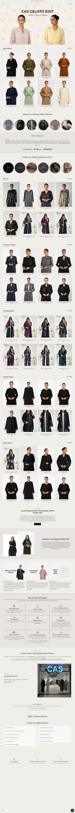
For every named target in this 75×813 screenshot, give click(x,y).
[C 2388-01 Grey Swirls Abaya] (46, 260)
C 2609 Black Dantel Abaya (11, 500)
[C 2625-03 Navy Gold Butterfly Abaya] (46, 194)
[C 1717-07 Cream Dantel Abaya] (64, 92)
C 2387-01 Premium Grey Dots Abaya (29, 302)
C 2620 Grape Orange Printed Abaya (11, 368)
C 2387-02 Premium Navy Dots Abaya (11, 302)
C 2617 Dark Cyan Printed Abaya (63, 368)
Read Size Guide (53, 588)
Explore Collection (8, 590)
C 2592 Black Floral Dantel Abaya (63, 434)
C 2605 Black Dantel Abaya (11, 434)
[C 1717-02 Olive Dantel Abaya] (29, 64)
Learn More (29, 588)
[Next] (8, 686)
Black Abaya (6, 779)
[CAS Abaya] (37, 4)
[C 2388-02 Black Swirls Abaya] (29, 260)
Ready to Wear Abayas (8, 782)
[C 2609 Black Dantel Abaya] (11, 392)
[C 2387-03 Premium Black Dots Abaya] (64, 260)
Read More (37, 524)
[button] (69, 4)
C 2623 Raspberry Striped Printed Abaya (46, 236)
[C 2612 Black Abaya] (29, 458)
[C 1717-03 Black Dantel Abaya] (11, 64)
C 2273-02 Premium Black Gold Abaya (46, 302)
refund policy (38, 623)
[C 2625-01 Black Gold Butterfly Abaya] (11, 222)
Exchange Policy (21, 782)
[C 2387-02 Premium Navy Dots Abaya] (11, 288)
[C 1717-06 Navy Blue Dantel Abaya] (11, 92)
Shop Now (69, 48)
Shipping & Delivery (21, 781)
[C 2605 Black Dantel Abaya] (11, 420)
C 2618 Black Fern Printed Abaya (46, 368)
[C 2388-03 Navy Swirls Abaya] (11, 260)
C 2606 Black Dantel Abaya (63, 500)
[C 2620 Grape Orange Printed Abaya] (11, 355)
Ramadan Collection (7, 784)
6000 (30, 716)
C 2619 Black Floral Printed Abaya (28, 368)
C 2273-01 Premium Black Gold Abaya (63, 302)
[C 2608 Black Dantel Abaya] (29, 392)
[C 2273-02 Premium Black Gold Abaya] (46, 288)
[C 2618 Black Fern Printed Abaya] (46, 355)
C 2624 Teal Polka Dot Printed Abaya (29, 236)
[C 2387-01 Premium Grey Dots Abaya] (29, 288)
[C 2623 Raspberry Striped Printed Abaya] (46, 223)
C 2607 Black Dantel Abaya (46, 500)
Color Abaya (6, 781)
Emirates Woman (65, 143)
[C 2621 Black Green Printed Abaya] (64, 327)
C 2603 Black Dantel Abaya (28, 434)
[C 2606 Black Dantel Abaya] (64, 392)
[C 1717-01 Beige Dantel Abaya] (46, 64)
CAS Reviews (6, 785)
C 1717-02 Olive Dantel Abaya (29, 77)
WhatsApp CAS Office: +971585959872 (37, 708)
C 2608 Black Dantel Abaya (28, 500)
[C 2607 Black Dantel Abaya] (46, 392)
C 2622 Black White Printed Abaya (63, 236)
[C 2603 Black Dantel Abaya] (29, 421)
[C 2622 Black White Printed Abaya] (64, 223)
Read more (37, 145)
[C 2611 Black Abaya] (46, 458)
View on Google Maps (8, 682)
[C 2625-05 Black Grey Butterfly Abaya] (11, 194)
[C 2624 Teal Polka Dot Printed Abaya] (29, 223)
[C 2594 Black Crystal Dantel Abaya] (46, 421)
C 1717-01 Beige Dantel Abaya (46, 77)
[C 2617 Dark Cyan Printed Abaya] (64, 355)
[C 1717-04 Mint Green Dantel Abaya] (29, 92)
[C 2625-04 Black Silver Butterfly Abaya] (29, 194)
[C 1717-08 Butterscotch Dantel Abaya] (46, 92)
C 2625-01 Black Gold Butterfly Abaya (11, 236)
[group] (37, 1)
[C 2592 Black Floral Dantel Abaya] (64, 421)
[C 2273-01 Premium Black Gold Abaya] (64, 288)
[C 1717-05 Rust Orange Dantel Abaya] (64, 64)
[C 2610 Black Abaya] (64, 458)
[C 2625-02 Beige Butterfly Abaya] (64, 194)
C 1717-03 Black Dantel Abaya (11, 77)
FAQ (18, 779)
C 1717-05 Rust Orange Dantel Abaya (64, 77)
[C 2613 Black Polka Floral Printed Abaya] (11, 459)
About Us (19, 784)
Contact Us (20, 785)
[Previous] (5, 686)
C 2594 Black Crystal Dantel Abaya (46, 434)
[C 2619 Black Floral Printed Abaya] (29, 355)
